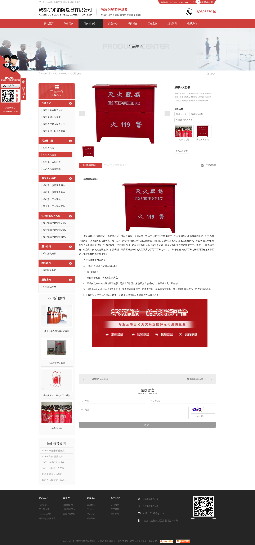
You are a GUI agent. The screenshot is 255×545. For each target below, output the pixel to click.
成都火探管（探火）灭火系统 (56, 395)
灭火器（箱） (91, 23)
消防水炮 (46, 279)
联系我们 (192, 23)
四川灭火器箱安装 (195, 379)
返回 (209, 73)
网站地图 (164, 2)
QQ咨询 (10, 85)
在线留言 (173, 2)
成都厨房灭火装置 (56, 363)
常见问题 (91, 514)
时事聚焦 (91, 518)
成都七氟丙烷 (69, 514)
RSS (181, 2)
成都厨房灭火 (69, 509)
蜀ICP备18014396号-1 (127, 541)
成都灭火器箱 (197, 114)
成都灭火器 (57, 428)
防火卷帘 (46, 263)
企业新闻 (91, 505)
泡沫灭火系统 (48, 178)
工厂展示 (115, 509)
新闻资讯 (172, 23)
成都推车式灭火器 (184, 119)
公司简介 (115, 505)
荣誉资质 (115, 514)
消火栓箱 (46, 246)
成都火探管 (68, 505)
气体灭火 (68, 23)
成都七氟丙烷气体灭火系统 (56, 331)
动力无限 (153, 541)
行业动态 (91, 509)
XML (187, 2)
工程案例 (152, 23)
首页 (55, 73)
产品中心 (113, 23)
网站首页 (49, 23)
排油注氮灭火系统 (50, 216)
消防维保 (132, 23)
